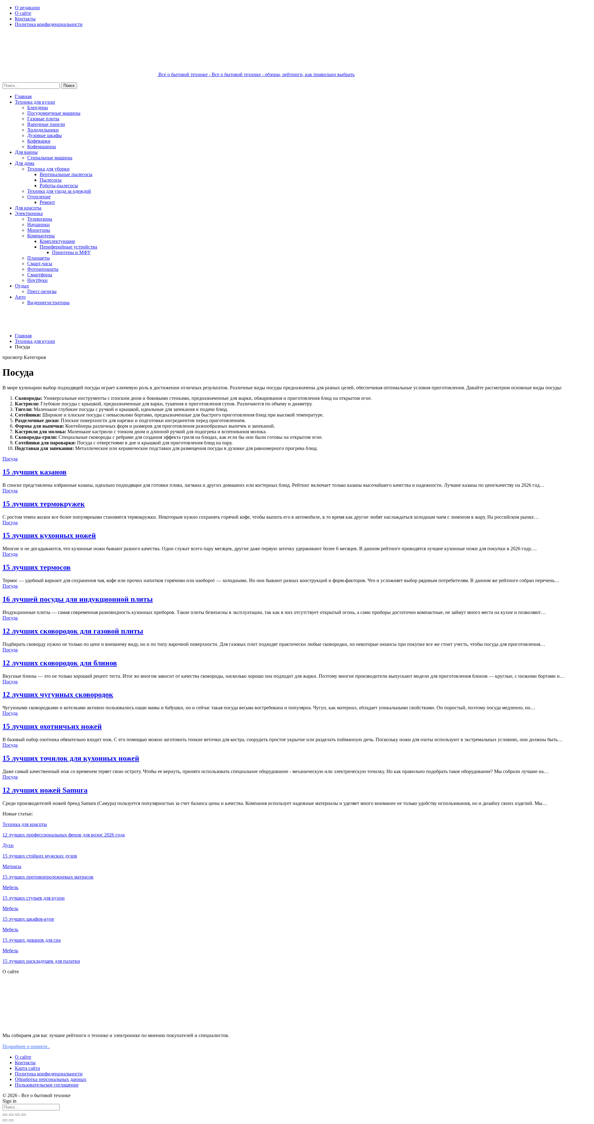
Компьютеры (41, 235)
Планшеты (38, 258)
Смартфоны (39, 274)
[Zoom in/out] (23, 1115)
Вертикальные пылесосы (66, 174)
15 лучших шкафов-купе (28, 919)
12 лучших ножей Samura (45, 790)
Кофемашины (41, 146)
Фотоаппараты (42, 269)
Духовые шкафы (44, 135)
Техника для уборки (48, 168)
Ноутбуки (37, 280)
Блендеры (37, 107)
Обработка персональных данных (50, 1079)
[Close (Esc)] (4, 1115)
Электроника (29, 213)
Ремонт (47, 202)
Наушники (38, 224)
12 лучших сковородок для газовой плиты (72, 631)
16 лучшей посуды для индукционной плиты (77, 599)
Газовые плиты (43, 118)
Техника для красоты (24, 824)
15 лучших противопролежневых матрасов (47, 877)
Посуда (10, 458)
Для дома (24, 163)
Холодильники (43, 129)
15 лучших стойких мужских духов (39, 855)
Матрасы (11, 866)
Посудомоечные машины (53, 113)
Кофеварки (38, 141)
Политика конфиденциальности (49, 24)
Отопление (39, 196)
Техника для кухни (35, 102)
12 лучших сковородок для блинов (59, 663)
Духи (8, 845)
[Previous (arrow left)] (4, 1120)
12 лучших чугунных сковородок (57, 694)
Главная (23, 96)
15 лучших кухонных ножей (49, 535)
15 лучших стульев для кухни (33, 898)
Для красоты (28, 207)
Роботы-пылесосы (59, 185)
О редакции (27, 7)
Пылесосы (51, 180)
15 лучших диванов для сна (31, 940)
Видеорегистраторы (48, 302)
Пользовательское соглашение (47, 1084)
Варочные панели (46, 124)
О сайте (23, 13)
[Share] (11, 1115)
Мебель (10, 887)
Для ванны (26, 152)
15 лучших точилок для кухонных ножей (70, 758)
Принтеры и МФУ (71, 252)
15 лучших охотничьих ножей (52, 726)
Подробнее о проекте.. (26, 1046)
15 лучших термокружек (43, 504)
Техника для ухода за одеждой (59, 191)
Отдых (22, 285)
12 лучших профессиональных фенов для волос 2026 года (63, 834)
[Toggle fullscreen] (17, 1115)
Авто (20, 297)
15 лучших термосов (36, 567)
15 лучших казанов (34, 472)
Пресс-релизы (42, 291)
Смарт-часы (39, 263)
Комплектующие (57, 241)
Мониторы (38, 230)
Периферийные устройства (68, 246)
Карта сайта (27, 1068)
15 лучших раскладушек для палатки (41, 961)
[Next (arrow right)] (11, 1120)
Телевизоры (39, 219)
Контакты (25, 18)
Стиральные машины (49, 157)
